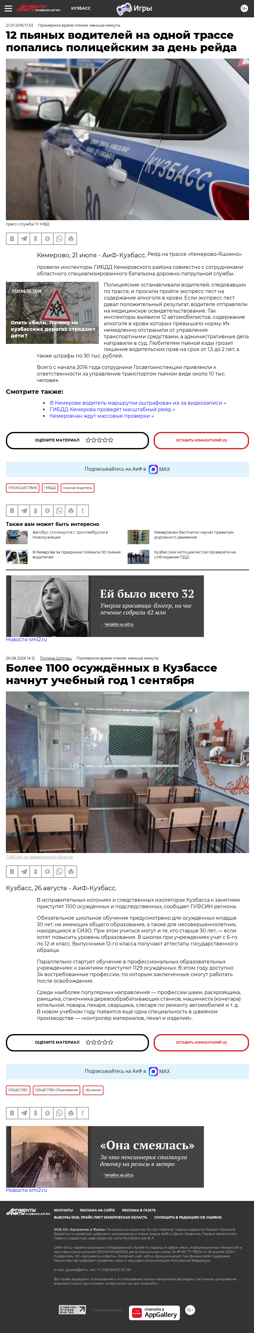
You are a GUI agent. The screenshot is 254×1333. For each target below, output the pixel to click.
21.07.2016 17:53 (19, 25)
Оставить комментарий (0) (201, 440)
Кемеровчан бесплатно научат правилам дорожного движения (194, 535)
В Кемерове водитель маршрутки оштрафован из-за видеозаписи (136, 403)
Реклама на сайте (97, 1210)
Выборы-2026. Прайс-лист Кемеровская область (100, 1217)
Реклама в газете (139, 1210)
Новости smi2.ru (26, 639)
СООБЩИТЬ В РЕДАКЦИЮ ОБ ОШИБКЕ (188, 1217)
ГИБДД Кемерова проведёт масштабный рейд (110, 409)
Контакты (63, 1210)
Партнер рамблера (107, 1310)
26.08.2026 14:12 (20, 658)
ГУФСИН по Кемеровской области (39, 857)
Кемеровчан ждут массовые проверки (100, 416)
